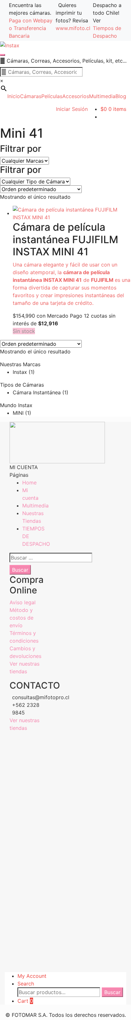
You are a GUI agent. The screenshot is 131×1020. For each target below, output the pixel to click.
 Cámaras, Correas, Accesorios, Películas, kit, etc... (63, 61)
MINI (18, 413)
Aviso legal (23, 602)
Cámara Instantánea (37, 392)
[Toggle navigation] (2, 55)
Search (25, 983)
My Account (31, 976)
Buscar (112, 992)
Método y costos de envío (21, 618)
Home (29, 482)
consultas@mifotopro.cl (26, 697)
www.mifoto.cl (73, 28)
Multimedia (35, 505)
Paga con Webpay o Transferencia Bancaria (30, 28)
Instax (20, 372)
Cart (25, 1001)
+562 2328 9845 (25, 709)
